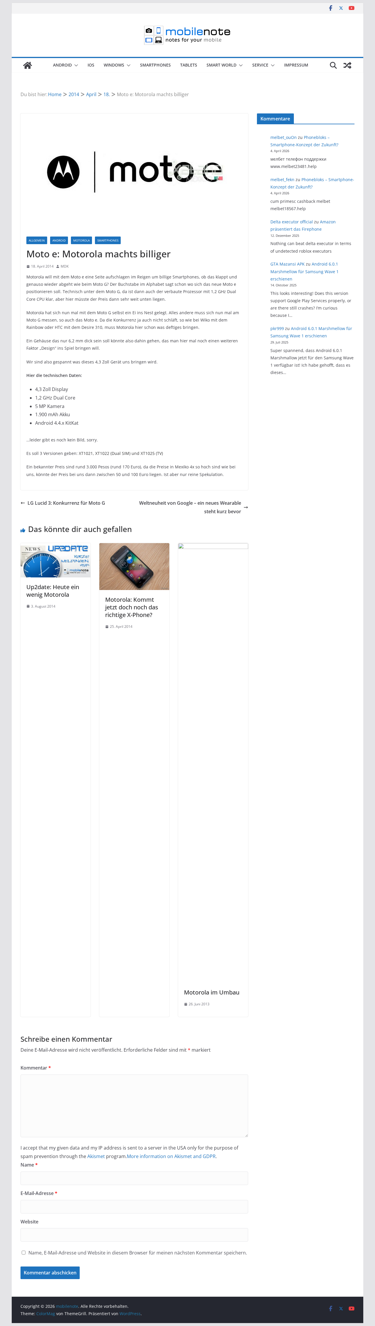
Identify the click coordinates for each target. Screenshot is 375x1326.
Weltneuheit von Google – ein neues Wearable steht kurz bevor (190, 507)
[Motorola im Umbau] (213, 547)
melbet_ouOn (283, 137)
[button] (75, 65)
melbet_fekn (282, 179)
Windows (114, 65)
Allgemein (37, 240)
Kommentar (36, 1068)
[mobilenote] (28, 65)
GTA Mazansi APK (287, 264)
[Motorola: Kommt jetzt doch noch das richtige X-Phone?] (134, 547)
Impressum (296, 65)
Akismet (96, 1156)
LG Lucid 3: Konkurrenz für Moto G (66, 503)
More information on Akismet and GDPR (171, 1156)
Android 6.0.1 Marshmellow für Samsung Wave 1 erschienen (304, 271)
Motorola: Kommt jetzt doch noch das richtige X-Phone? (131, 607)
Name (29, 1165)
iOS (91, 65)
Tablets (188, 65)
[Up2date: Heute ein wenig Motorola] (56, 547)
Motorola (81, 240)
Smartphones (155, 65)
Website (29, 1221)
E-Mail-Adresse (39, 1193)
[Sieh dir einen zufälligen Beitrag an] (347, 65)
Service (260, 65)
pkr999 (277, 328)
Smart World (221, 65)
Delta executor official (291, 222)
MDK (65, 266)
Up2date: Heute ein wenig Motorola (52, 591)
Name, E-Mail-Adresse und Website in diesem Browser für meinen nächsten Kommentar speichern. (137, 1253)
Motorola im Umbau (211, 992)
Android (62, 65)
